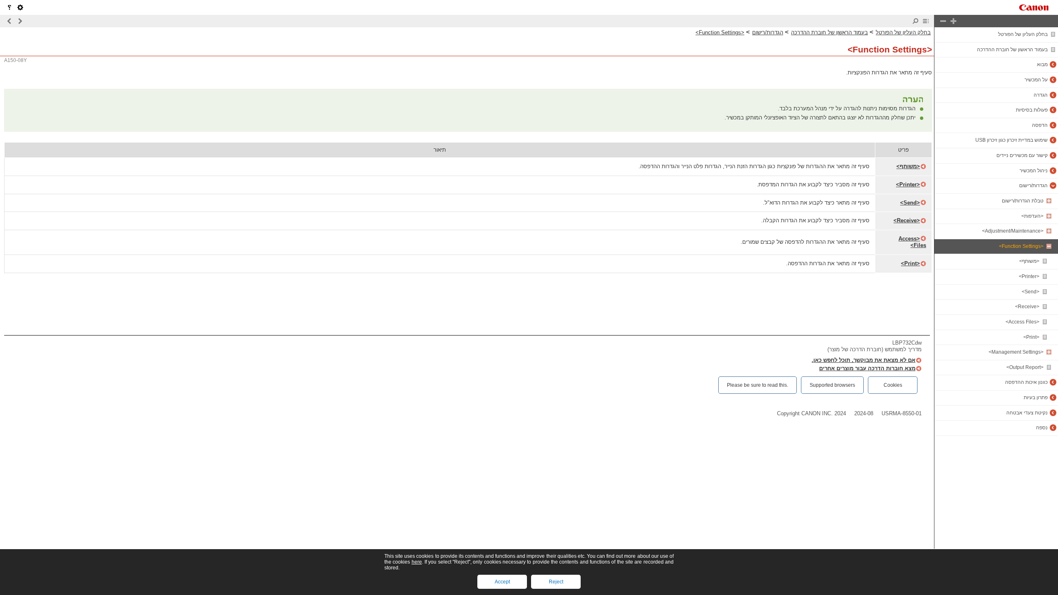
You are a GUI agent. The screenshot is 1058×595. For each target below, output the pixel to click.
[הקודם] (19, 21)
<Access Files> (1022, 322)
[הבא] (9, 21)
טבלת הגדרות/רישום (1023, 201)
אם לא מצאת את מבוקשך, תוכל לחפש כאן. (863, 360)
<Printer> (1029, 276)
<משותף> (1029, 261)
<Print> (1031, 337)
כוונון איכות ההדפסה (1026, 382)
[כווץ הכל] (943, 21)
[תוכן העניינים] (925, 21)
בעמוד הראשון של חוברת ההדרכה (1012, 49)
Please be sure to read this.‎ (757, 385)
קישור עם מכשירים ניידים (1022, 155)
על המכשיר (1036, 80)
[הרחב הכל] (953, 21)
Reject (556, 582)
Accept (502, 582)
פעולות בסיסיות (1032, 110)
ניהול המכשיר (1034, 171)
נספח (1042, 428)
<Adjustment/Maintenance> (1013, 231)
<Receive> (1027, 306)
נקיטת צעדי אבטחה (1027, 413)
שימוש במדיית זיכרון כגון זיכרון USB (1011, 140)
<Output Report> (1025, 367)
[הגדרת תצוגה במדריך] (20, 7)
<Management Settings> (1016, 352)
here (417, 562)
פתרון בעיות (1036, 397)
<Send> (1030, 292)
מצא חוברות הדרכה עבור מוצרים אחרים (867, 368)
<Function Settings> (1021, 246)
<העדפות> (1032, 216)
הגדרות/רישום (1033, 185)
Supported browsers (832, 385)
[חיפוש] (915, 21)
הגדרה (1041, 95)
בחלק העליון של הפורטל (1023, 34)
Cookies (893, 385)
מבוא (1042, 64)
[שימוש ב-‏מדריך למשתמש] (9, 7)
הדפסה (1040, 125)
